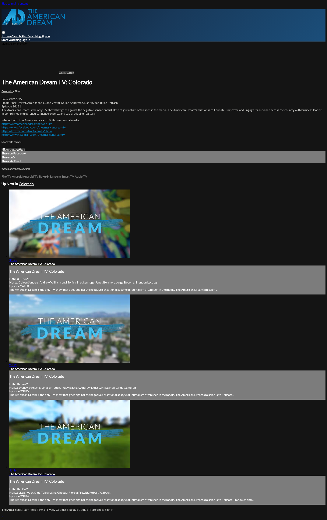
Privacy (50, 509)
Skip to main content (15, 3)
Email (21, 149)
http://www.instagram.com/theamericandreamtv (33, 134)
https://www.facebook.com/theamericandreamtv (34, 127)
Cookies (61, 509)
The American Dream (15, 509)
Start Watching (31, 36)
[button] (3, 32)
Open (70, 72)
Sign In (26, 40)
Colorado (7, 91)
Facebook (8, 149)
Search (16, 36)
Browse (7, 36)
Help (33, 509)
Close (63, 72)
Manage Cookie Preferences (86, 509)
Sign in (45, 36)
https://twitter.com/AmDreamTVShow (27, 131)
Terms (41, 509)
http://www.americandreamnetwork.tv (27, 123)
